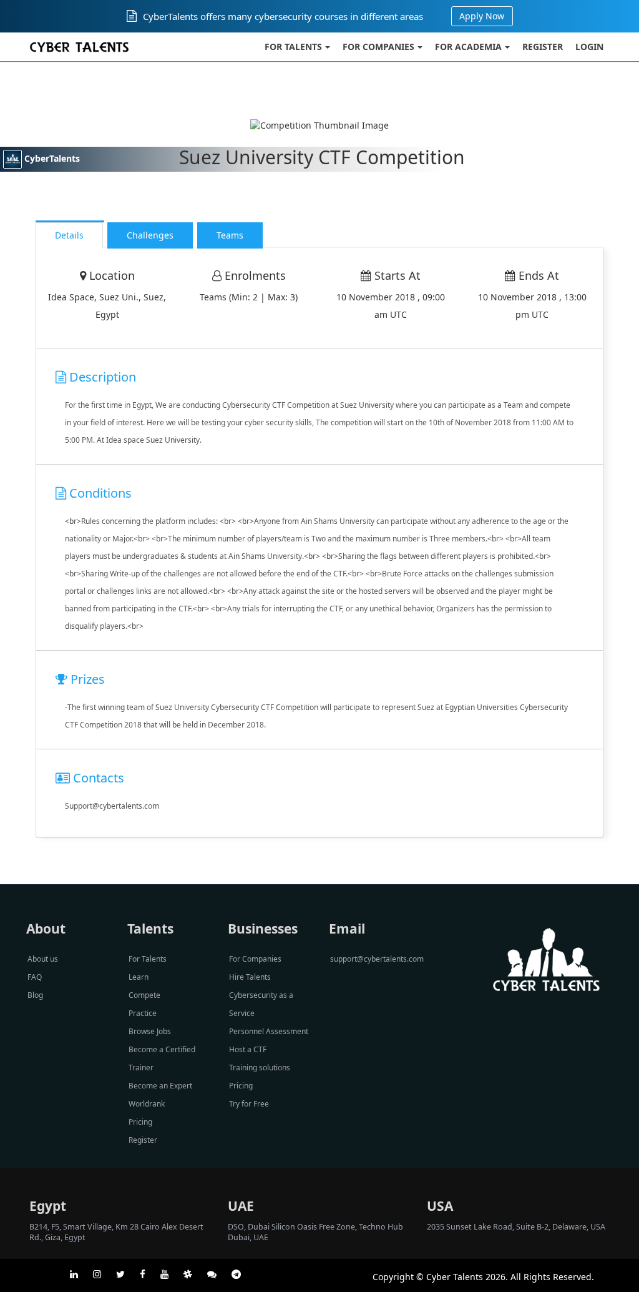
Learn (139, 977)
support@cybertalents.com (377, 959)
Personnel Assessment (268, 1031)
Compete (144, 995)
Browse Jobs (150, 1031)
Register (542, 46)
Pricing (140, 1122)
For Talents (293, 46)
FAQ (34, 977)
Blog (35, 995)
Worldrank (147, 1103)
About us (42, 959)
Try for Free (249, 1103)
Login (589, 46)
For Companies (378, 46)
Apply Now (481, 16)
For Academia (468, 46)
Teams (230, 235)
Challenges (150, 235)
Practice (143, 1013)
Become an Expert (160, 1085)
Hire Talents (250, 977)
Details (69, 235)
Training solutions (259, 1067)
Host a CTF (247, 1049)
